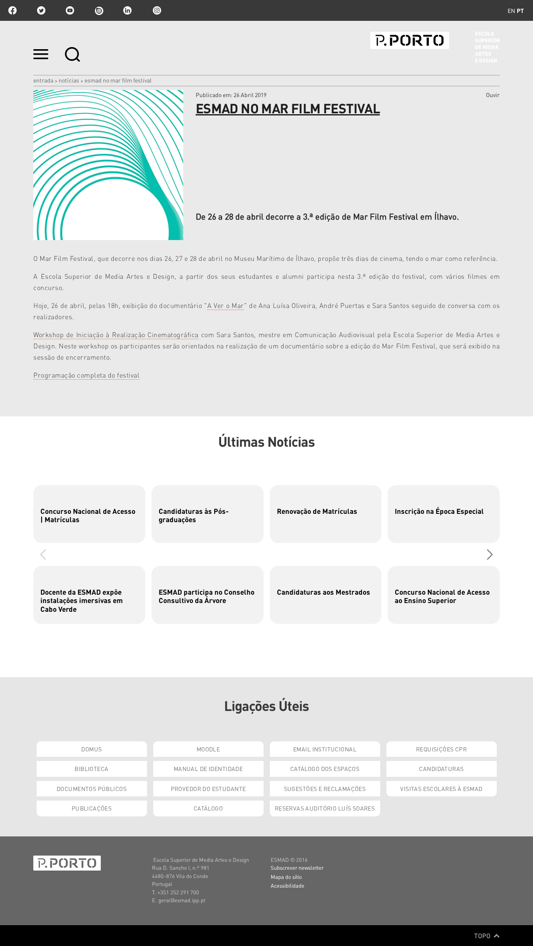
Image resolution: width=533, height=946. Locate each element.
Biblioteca (91, 768)
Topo (483, 935)
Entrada (43, 80)
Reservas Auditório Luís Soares (325, 808)
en (511, 10)
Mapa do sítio (286, 876)
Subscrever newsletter (297, 867)
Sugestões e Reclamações (325, 788)
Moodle (208, 749)
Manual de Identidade (208, 768)
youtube (70, 10)
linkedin (127, 10)
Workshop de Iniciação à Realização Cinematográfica (116, 334)
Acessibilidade (287, 885)
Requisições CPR (441, 749)
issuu (99, 10)
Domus (91, 749)
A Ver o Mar (225, 305)
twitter (41, 10)
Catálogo (208, 808)
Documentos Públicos (92, 788)
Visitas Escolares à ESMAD (441, 788)
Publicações (92, 808)
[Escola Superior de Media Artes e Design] (435, 47)
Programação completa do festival (86, 374)
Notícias (69, 80)
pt (520, 10)
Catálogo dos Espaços (324, 768)
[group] (89, 514)
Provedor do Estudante (208, 788)
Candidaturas (441, 768)
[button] (490, 554)
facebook (12, 10)
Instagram (156, 10)
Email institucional (324, 749)
